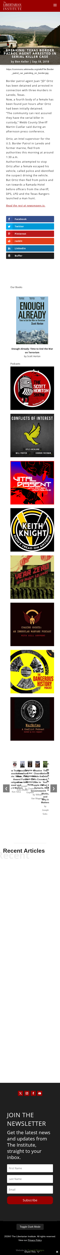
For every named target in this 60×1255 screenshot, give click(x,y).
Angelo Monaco (24, 920)
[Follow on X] (20, 1093)
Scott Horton (33, 356)
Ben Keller (22, 61)
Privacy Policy (35, 1240)
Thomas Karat (24, 985)
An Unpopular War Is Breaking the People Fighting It (30, 1046)
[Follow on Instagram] (26, 1093)
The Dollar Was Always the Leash (30, 979)
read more (30, 925)
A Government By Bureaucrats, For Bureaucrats (30, 911)
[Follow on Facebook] (33, 1093)
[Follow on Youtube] (39, 1093)
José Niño (24, 1055)
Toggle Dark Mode (30, 1226)
